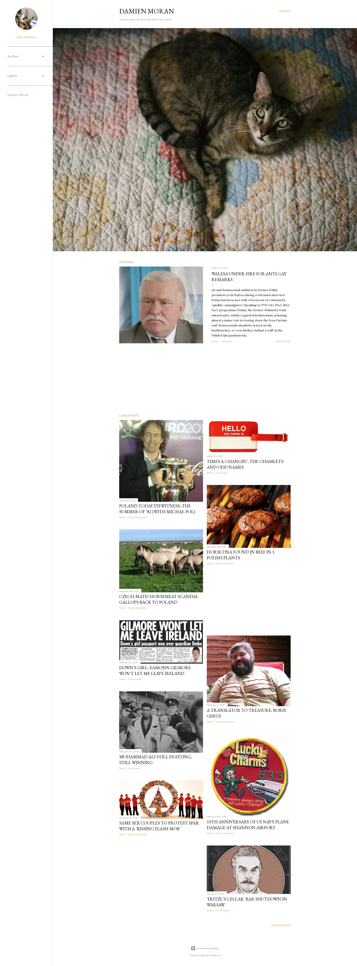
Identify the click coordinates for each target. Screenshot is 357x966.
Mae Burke (215, 955)
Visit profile (26, 37)
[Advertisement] (205, 379)
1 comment (227, 341)
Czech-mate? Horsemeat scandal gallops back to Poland (158, 599)
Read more (283, 341)
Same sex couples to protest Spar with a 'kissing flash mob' (159, 826)
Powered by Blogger (208, 948)
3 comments (222, 910)
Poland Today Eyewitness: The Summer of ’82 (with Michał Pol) (157, 508)
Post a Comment (137, 517)
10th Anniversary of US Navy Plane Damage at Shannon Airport (248, 824)
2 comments (135, 679)
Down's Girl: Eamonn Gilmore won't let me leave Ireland (155, 670)
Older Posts (281, 925)
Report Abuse (17, 95)
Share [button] (215, 341)
